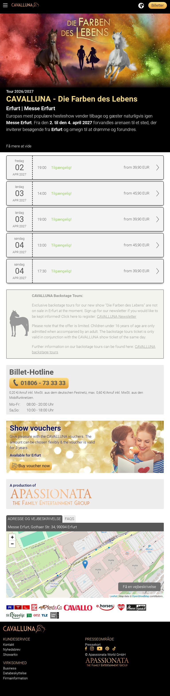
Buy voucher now (34, 465)
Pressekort (93, 645)
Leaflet (113, 596)
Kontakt (8, 645)
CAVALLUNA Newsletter (116, 316)
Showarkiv (10, 655)
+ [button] (12, 537)
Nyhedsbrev (11, 650)
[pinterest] (107, 648)
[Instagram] (92, 648)
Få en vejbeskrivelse (139, 586)
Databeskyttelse (15, 673)
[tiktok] (114, 648)
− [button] (12, 544)
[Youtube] (99, 648)
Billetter (157, 5)
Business (9, 668)
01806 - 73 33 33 (43, 383)
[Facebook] (86, 648)
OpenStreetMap (140, 596)
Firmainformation (15, 678)
